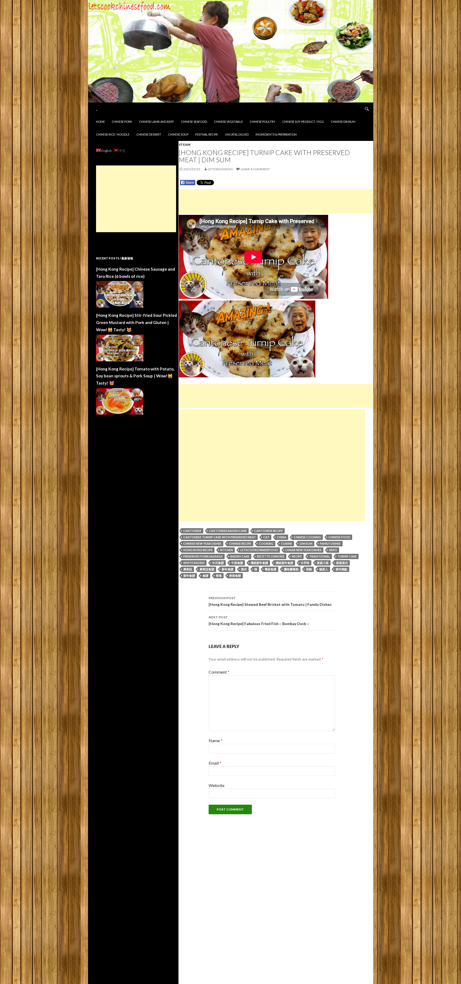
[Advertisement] (276, 201)
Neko (333, 550)
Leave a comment (255, 169)
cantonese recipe (268, 530)
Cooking (266, 543)
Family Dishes (330, 543)
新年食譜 (227, 569)
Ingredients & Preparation (276, 134)
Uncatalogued (237, 134)
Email (215, 762)
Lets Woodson (220, 169)
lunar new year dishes (303, 550)
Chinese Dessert (148, 134)
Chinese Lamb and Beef (156, 121)
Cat (266, 537)
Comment (219, 671)
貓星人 (323, 569)
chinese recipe (240, 543)
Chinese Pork (122, 121)
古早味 (305, 562)
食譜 (205, 575)
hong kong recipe (198, 550)
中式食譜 (218, 562)
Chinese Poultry (262, 121)
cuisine (286, 543)
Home (100, 121)
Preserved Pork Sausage (203, 556)
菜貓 (309, 569)
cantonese (192, 530)
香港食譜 (235, 575)
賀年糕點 (341, 569)
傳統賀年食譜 (284, 562)
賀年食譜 (189, 575)
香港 (219, 575)
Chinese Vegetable (228, 121)
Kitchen (226, 550)
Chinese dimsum (343, 121)
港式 (244, 569)
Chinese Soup (178, 134)
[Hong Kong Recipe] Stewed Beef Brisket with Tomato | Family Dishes (270, 601)
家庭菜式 (342, 562)
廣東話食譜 (207, 569)
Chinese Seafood (194, 121)
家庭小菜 (323, 562)
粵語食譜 (270, 569)
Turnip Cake (347, 556)
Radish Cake (239, 556)
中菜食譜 (237, 562)
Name (215, 740)
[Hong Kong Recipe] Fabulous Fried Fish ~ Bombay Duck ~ (259, 620)
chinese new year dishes (202, 543)
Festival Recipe (206, 134)
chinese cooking (307, 537)
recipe (297, 556)
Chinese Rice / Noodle (112, 134)
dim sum (306, 543)
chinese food (339, 537)
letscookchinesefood (259, 550)
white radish (194, 562)
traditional (319, 556)
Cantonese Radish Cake (228, 530)
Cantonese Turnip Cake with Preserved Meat (219, 537)
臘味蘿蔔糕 (291, 569)
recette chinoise (270, 556)
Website (216, 785)
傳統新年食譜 (259, 562)
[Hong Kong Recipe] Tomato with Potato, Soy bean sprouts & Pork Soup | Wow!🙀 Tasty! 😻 (135, 375)
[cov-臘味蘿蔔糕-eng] (247, 338)
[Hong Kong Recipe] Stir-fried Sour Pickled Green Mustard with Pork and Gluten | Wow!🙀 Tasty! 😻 (136, 322)
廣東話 (187, 569)
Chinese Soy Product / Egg (303, 121)
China (281, 537)
